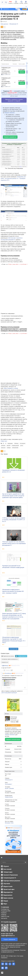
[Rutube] (6, 968)
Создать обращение (9, 939)
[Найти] (25, 862)
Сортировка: (9, 659)
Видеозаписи (7, 895)
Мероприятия (8, 892)
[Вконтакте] (6, 964)
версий (8, 445)
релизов (3, 445)
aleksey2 (6, 665)
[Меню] (2, 2)
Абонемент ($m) (9, 823)
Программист (8, 784)
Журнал (6, 866)
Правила (3, 913)
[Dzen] (13, 964)
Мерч (5, 904)
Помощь (3, 914)
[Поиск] (5, 2)
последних (22, 443)
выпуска (3, 447)
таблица (16, 443)
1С (3, 443)
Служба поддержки (9, 922)
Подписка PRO (5, 911)
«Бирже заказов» (10, 112)
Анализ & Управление (10, 875)
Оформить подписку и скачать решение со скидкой (14, 100)
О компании (5, 907)
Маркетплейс (8, 886)
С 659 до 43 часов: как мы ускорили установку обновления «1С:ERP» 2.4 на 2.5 (13, 519)
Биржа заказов (8, 898)
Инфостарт (4, 441)
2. (2, 673)
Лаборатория (7, 872)
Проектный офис (9, 889)
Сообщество (5, 909)
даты (21, 445)
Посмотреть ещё (13, 648)
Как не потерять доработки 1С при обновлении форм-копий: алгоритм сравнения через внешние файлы (13, 495)
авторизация (13, 692)
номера (9, 447)
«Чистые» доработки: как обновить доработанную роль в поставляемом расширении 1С (14, 543)
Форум (5, 901)
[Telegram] (2, 964)
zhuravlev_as (8, 673)
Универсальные (9, 797)
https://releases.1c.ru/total (11, 388)
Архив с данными (9, 788)
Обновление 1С (9, 779)
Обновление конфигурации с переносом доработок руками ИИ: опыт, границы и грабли (13, 591)
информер (10, 443)
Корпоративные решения (11, 880)
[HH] (9, 964)
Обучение (6, 883)
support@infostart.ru (8, 935)
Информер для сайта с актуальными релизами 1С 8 (13, 16)
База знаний (7, 869)
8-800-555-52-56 (7, 933)
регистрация (5, 692)
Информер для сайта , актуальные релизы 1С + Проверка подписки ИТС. (13, 178)
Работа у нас (5, 916)
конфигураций (15, 445)
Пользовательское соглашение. (10, 950)
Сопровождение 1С (9, 878)
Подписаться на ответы (8, 656)
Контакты (4, 918)
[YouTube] (2, 968)
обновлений (15, 447)
